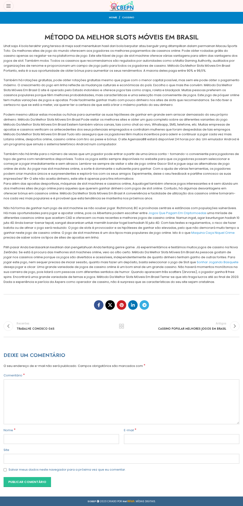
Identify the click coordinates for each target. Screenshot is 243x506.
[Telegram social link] (144, 305)
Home (113, 17)
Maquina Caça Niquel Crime (213, 232)
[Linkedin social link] (133, 305)
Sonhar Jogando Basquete (217, 262)
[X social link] (110, 305)
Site (6, 450)
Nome (10, 430)
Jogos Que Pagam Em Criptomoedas (177, 213)
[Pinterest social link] (121, 305)
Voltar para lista (121, 326)
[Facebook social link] (98, 305)
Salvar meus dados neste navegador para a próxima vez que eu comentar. (67, 469)
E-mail (130, 430)
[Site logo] (121, 6)
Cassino (128, 17)
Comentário (14, 375)
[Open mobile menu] (8, 6)
